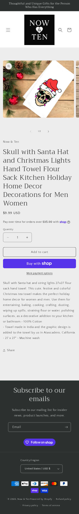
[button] (8, 29)
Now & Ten (23, 499)
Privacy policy (30, 505)
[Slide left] (30, 131)
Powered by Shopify (41, 499)
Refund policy (63, 499)
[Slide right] (48, 131)
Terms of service (51, 505)
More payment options (40, 273)
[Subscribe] (66, 427)
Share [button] (11, 350)
